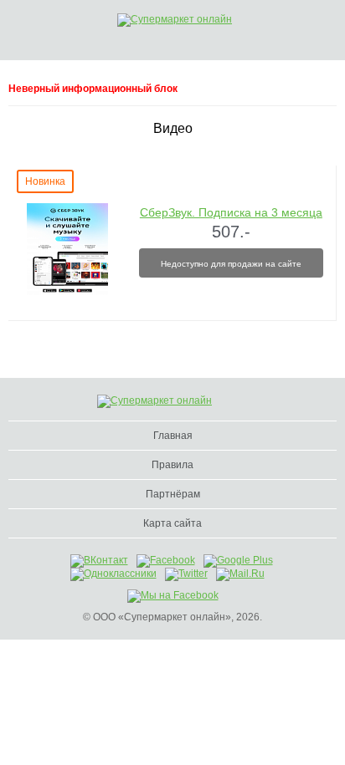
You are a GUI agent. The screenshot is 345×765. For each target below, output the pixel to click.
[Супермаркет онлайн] (192, 20)
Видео (173, 128)
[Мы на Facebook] (173, 595)
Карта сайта (172, 523)
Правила (172, 465)
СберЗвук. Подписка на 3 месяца (231, 212)
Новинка (45, 181)
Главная (173, 435)
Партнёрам (173, 494)
